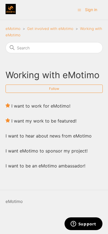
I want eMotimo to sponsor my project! (47, 151)
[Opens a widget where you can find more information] (83, 224)
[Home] (11, 12)
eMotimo (13, 28)
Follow (54, 89)
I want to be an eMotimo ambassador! (45, 166)
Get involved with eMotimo (50, 28)
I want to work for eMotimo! (40, 106)
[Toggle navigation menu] (79, 9)
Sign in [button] (91, 9)
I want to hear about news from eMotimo (49, 136)
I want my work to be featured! (43, 121)
